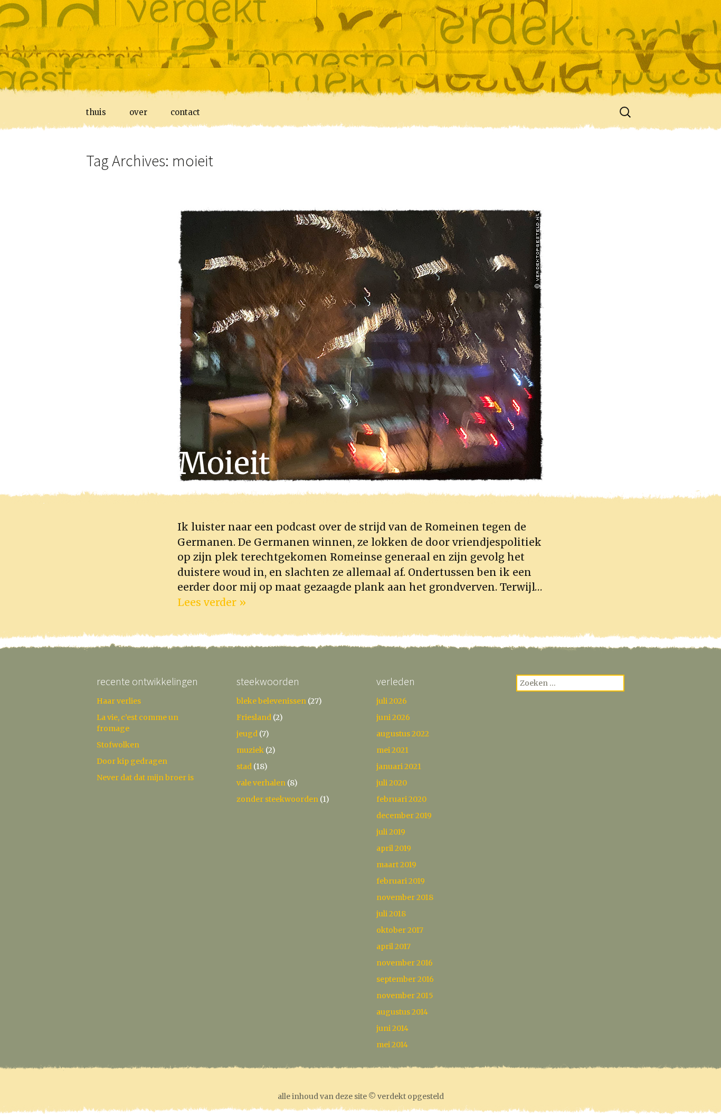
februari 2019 (400, 881)
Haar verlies (119, 701)
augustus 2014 (402, 1012)
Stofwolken (118, 745)
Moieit (223, 463)
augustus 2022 (402, 733)
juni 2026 (393, 717)
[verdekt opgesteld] (360, 50)
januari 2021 (398, 766)
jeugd (247, 733)
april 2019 (393, 848)
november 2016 (404, 963)
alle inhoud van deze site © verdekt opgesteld (361, 1096)
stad (244, 766)
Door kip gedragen (132, 761)
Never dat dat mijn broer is (145, 777)
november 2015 (404, 995)
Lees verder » (211, 602)
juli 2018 (391, 913)
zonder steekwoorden (277, 799)
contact (185, 112)
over (138, 112)
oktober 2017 (399, 930)
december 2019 (404, 815)
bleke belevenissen (271, 701)
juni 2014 (392, 1028)
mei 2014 (392, 1044)
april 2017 (393, 946)
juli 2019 (390, 832)
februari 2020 (401, 799)
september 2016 (405, 979)
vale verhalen (261, 783)
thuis (96, 112)
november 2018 (404, 897)
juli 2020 (391, 783)
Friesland (253, 717)
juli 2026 (391, 701)
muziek (250, 750)
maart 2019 (396, 864)
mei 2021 (392, 750)
